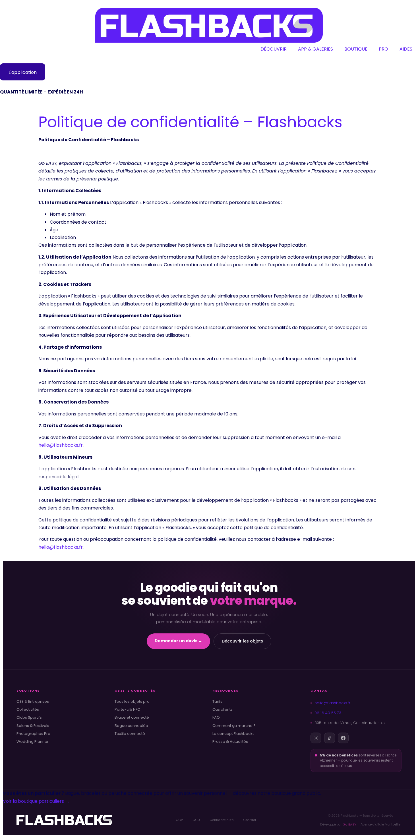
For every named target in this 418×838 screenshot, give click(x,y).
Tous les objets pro (132, 701)
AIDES (406, 49)
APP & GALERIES (315, 49)
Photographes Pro (33, 733)
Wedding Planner (32, 741)
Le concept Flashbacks (233, 733)
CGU (196, 820)
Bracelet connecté (132, 717)
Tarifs (217, 701)
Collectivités (27, 709)
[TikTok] (329, 738)
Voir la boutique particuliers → (36, 801)
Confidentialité (221, 820)
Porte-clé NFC (127, 709)
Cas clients (222, 709)
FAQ (216, 717)
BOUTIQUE (355, 49)
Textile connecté (130, 733)
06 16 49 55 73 (327, 713)
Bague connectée (131, 725)
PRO (383, 49)
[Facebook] (343, 738)
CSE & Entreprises (32, 701)
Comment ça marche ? (234, 725)
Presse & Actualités (230, 741)
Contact (249, 820)
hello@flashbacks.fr (60, 445)
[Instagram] (316, 738)
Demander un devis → (178, 641)
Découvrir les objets (242, 641)
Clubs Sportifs (29, 717)
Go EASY (349, 824)
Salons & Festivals (32, 725)
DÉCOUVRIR (273, 49)
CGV (179, 820)
